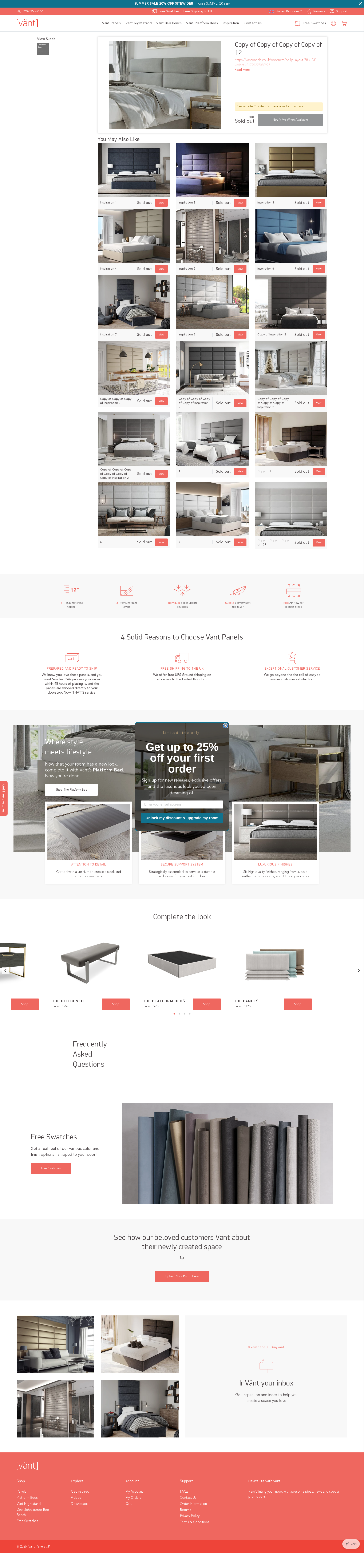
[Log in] (334, 23)
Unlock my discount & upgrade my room (182, 818)
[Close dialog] (225, 726)
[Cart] (344, 23)
